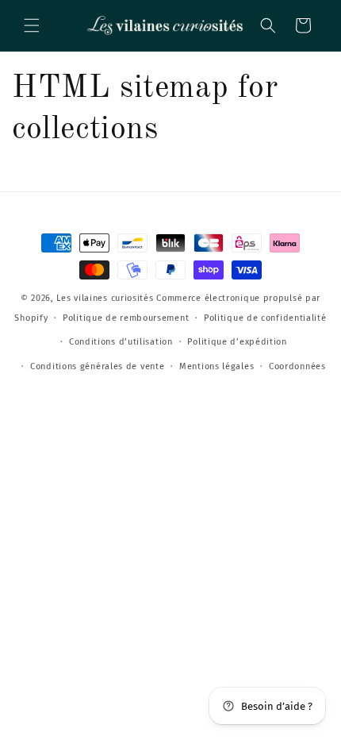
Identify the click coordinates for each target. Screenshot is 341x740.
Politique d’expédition (236, 342)
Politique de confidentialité (265, 318)
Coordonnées (297, 366)
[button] (31, 25)
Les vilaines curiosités (104, 298)
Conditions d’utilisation (121, 342)
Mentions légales (216, 366)
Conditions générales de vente (97, 366)
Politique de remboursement (126, 318)
